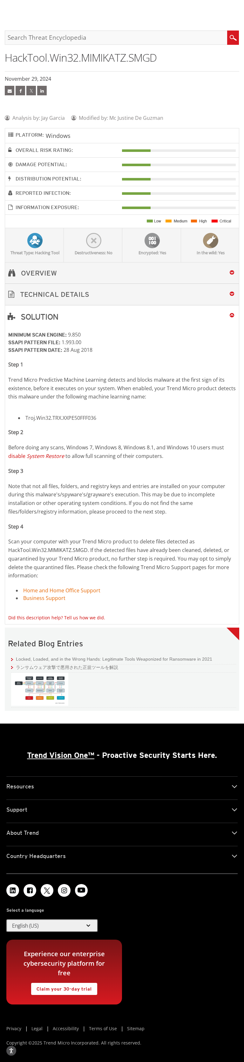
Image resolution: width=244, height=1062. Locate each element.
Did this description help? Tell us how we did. (56, 618)
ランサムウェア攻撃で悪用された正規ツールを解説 (67, 667)
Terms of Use (103, 1028)
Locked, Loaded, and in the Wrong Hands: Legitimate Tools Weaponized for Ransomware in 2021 (111, 659)
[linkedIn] (42, 90)
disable (36, 456)
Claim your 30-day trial (61, 987)
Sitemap (136, 1028)
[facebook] (20, 90)
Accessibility (66, 1028)
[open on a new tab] (47, 890)
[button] (122, 294)
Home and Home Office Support (61, 590)
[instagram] (64, 890)
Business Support (44, 598)
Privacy (13, 1028)
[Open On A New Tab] (31, 90)
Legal (37, 1028)
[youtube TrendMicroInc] (81, 890)
